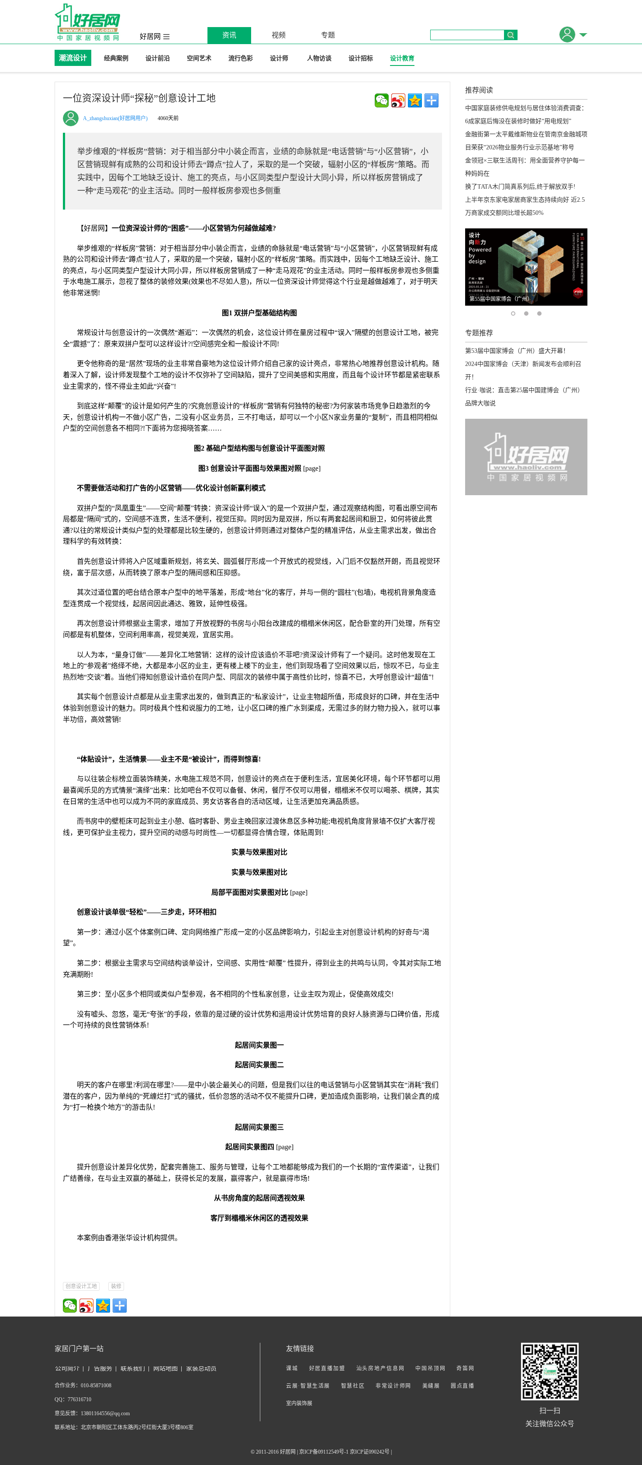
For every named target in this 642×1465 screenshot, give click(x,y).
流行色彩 (240, 58)
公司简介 (67, 1368)
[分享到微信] (382, 100)
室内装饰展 (299, 1403)
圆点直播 (462, 1386)
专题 (328, 35)
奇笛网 (465, 1368)
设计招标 (361, 58)
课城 (292, 1368)
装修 (116, 1286)
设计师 (280, 58)
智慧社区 (353, 1386)
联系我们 (133, 1368)
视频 (279, 35)
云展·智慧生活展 (308, 1386)
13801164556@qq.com (105, 1413)
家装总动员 (201, 1368)
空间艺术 (199, 58)
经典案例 (116, 58)
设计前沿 (157, 58)
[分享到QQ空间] (415, 100)
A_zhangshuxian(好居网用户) (115, 118)
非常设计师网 (393, 1386)
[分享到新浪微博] (398, 100)
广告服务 (100, 1368)
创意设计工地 (81, 1286)
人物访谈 (319, 58)
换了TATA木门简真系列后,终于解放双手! (520, 186)
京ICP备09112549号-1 (324, 1452)
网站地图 (165, 1368)
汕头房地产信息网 (380, 1368)
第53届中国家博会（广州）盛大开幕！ (517, 351)
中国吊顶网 (430, 1368)
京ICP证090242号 (370, 1452)
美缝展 (431, 1386)
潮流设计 (73, 58)
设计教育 (402, 58)
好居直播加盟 (327, 1368)
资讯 (229, 35)
